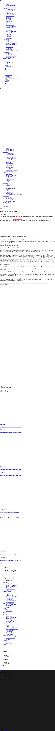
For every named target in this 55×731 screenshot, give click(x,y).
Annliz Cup (7, 66)
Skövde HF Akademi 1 (11, 5)
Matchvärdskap (9, 19)
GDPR (6, 65)
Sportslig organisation (11, 44)
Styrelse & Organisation (11, 43)
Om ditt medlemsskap (11, 54)
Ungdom (8, 40)
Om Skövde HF (8, 62)
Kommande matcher (10, 9)
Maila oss (8, 609)
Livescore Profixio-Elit (11, 27)
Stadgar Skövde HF (10, 586)
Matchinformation (7, 591)
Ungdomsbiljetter (10, 602)
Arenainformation (10, 10)
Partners (5, 29)
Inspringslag (8, 17)
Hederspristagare (9, 47)
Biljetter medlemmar (10, 13)
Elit (3, 3)
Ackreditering (9, 21)
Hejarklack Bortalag (10, 16)
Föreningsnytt (9, 49)
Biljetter (7, 12)
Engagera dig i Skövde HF (11, 79)
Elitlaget (7, 4)
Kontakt (7, 61)
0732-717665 (9, 611)
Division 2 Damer (10, 23)
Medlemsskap (9, 587)
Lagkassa (8, 607)
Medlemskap (6, 52)
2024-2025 (5, 206)
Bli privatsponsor (9, 34)
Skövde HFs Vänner (10, 57)
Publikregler (8, 18)
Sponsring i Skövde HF (11, 31)
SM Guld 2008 (8, 75)
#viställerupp (9, 38)
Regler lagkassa (9, 48)
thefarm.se (5, 730)
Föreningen (5, 39)
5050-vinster (8, 73)
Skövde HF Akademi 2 (11, 7)
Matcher (7, 593)
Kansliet (7, 45)
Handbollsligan (6, 58)
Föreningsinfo (9, 41)
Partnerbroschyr (9, 32)
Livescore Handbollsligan (11, 26)
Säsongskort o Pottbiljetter (12, 596)
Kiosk (7, 22)
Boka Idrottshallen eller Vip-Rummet (14, 50)
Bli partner (8, 36)
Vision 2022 (8, 63)
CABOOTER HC (17, 219)
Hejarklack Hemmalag (11, 14)
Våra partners (9, 30)
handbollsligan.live (10, 25)
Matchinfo (5, 8)
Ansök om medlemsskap (11, 56)
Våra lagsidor (9, 590)
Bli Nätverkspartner (10, 35)
